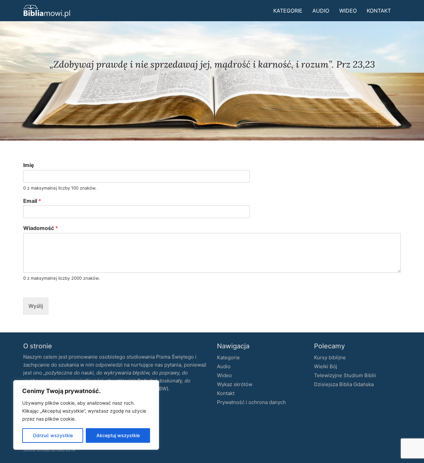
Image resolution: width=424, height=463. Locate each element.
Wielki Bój (325, 366)
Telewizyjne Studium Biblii (345, 375)
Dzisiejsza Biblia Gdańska (344, 384)
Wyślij (35, 306)
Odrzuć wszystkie (53, 435)
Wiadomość (40, 228)
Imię (28, 165)
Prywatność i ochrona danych (251, 402)
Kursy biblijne (330, 357)
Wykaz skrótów (234, 384)
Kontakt (379, 10)
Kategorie (287, 10)
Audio (320, 10)
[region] (86, 415)
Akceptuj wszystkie (118, 435)
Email (32, 201)
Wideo (348, 10)
